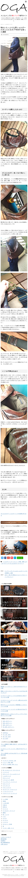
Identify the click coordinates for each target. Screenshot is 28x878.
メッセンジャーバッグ (8, 791)
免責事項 (3, 840)
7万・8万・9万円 (7, 734)
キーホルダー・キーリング (9, 810)
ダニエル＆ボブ (13, 563)
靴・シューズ (6, 814)
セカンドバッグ (6, 783)
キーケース (5, 809)
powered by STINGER (19, 875)
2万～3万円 (5, 738)
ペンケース (5, 822)
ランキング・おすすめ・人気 (9, 760)
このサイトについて (6, 837)
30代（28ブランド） (7, 723)
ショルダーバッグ (7, 561)
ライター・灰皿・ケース (8, 828)
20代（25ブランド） (7, 721)
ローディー (21, 563)
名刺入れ (5, 807)
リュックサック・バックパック (10, 781)
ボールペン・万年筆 (7, 824)
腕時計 (4, 812)
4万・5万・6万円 (7, 736)
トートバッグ (6, 772)
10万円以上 (5, 732)
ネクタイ (5, 818)
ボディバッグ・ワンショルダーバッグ (11, 774)
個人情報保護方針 (5, 842)
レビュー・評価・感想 (18, 561)
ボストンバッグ (6, 778)
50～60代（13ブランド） (8, 727)
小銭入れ (5, 805)
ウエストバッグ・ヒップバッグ (10, 793)
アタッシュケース (7, 787)
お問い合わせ (4, 844)
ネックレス (5, 820)
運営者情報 (3, 839)
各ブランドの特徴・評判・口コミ (10, 764)
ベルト (4, 816)
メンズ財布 (5, 799)
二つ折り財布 (6, 803)
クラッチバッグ (6, 785)
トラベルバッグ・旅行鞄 (8, 780)
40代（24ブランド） (7, 725)
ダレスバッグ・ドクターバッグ (10, 789)
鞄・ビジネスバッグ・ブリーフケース (11, 770)
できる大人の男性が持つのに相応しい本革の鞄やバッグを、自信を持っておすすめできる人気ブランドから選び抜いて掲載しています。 (14, 869)
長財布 (4, 801)
